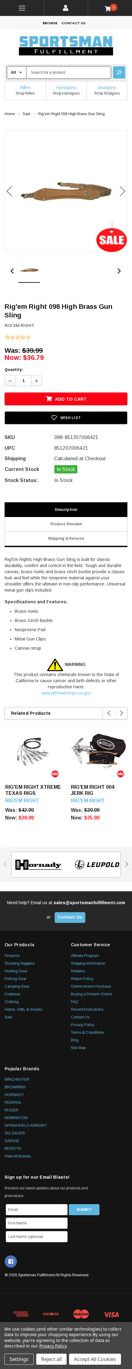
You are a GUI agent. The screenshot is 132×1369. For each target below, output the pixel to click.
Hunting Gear (16, 971)
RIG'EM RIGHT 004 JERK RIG (92, 790)
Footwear (12, 994)
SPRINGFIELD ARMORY (26, 1125)
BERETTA (13, 1148)
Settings (19, 1359)
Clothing (12, 1002)
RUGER (11, 1110)
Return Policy (82, 979)
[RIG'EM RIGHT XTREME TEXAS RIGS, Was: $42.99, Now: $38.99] (33, 751)
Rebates (78, 971)
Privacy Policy (82, 1025)
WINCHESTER (17, 1079)
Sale (8, 1017)
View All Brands (18, 1156)
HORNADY (14, 1095)
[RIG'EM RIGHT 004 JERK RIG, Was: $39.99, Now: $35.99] (99, 751)
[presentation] (109, 713)
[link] (22, 8)
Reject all (51, 1359)
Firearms (12, 956)
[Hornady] (36, 864)
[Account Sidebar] (66, 8)
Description (66, 510)
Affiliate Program (85, 956)
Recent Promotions (87, 1009)
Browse (50, 23)
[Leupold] (95, 864)
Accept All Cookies (95, 1359)
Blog (75, 1040)
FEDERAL (13, 1102)
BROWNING (15, 1087)
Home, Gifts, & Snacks (23, 1009)
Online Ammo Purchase (91, 986)
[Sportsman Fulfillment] (66, 46)
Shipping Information (88, 963)
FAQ (74, 1002)
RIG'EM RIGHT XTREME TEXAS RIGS (33, 790)
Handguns (66, 87)
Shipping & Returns (66, 538)
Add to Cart (71, 399)
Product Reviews (66, 524)
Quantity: (14, 370)
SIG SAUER (15, 1133)
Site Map (78, 1048)
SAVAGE (12, 1141)
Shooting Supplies (20, 963)
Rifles (25, 87)
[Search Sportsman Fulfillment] (119, 72)
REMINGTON (16, 1118)
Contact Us (73, 23)
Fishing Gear (15, 979)
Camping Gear (17, 986)
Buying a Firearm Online (91, 994)
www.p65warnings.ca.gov (66, 692)
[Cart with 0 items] (110, 8)
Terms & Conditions (87, 1032)
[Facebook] (11, 1261)
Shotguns (107, 87)
